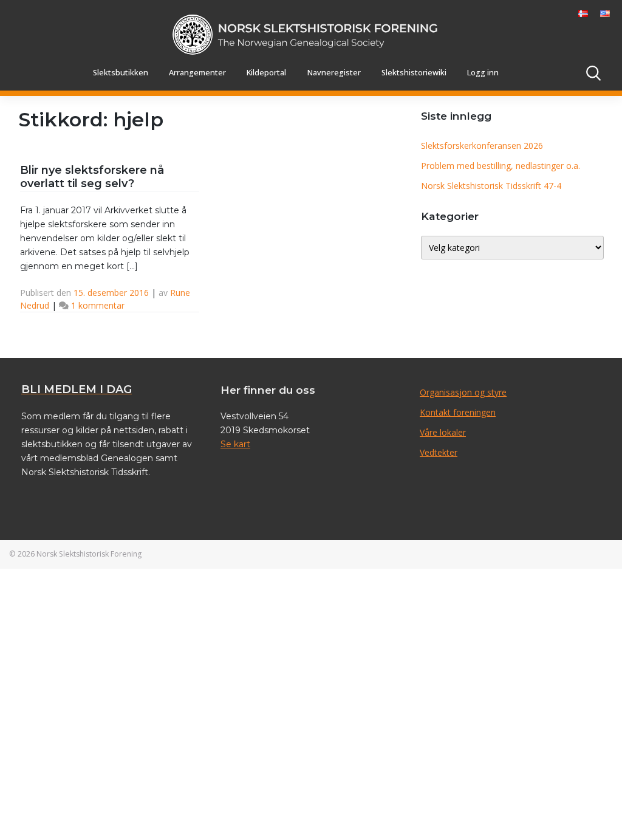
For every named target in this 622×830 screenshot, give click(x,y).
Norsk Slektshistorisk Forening (89, 554)
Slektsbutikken (120, 72)
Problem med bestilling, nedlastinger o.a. (500, 165)
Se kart (235, 444)
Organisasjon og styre (463, 392)
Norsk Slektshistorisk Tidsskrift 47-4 (491, 185)
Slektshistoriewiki (413, 72)
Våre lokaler (443, 432)
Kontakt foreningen (458, 412)
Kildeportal (266, 72)
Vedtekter (438, 452)
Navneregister (334, 72)
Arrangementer (197, 72)
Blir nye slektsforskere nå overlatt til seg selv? (92, 177)
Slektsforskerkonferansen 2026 (482, 145)
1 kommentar (98, 305)
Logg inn (483, 72)
